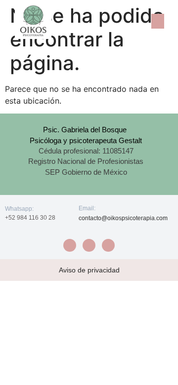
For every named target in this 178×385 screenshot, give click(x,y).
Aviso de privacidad (89, 270)
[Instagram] (89, 245)
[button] (157, 21)
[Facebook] (69, 245)
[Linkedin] (108, 245)
